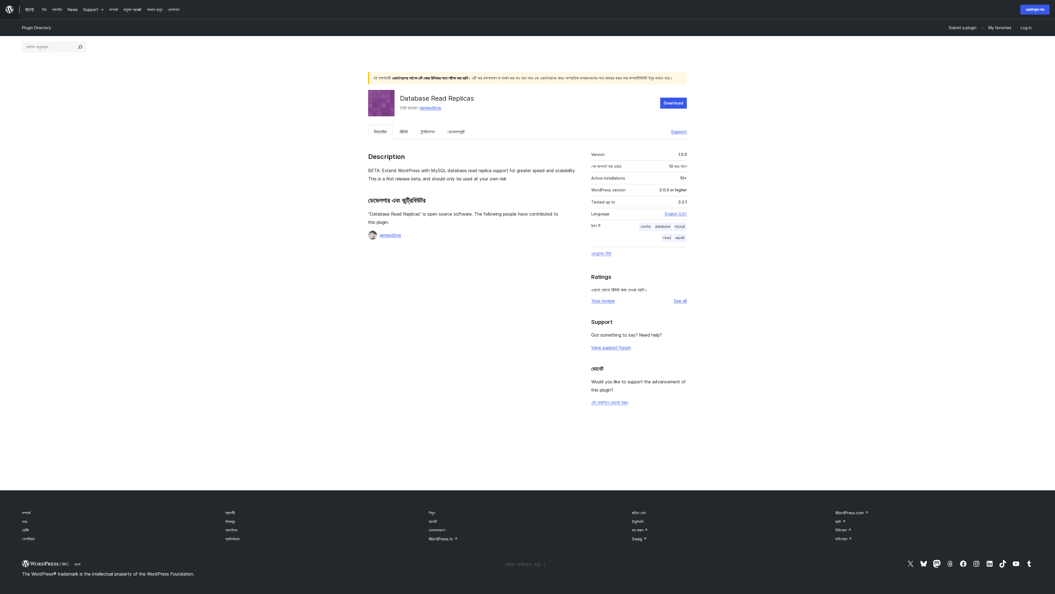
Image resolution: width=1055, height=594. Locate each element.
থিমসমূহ (230, 521)
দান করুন (640, 530)
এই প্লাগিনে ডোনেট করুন (609, 402)
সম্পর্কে (26, 512)
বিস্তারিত (380, 131)
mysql (680, 226)
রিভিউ (404, 131)
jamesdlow (430, 108)
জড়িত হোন (639, 512)
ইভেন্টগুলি (637, 521)
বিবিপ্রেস (843, 530)
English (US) (676, 213)
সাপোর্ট (433, 521)
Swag (639, 539)
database (662, 226)
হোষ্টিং (25, 530)
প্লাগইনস (231, 530)
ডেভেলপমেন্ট (456, 131)
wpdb (680, 238)
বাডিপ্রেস (843, 539)
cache (646, 226)
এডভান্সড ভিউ (601, 253)
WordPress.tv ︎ (443, 539)
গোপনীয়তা (28, 539)
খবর (24, 521)
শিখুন (432, 512)
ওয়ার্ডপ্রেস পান (1035, 9)
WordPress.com (851, 512)
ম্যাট (840, 521)
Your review (603, 301)
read (667, 238)
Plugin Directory (36, 27)
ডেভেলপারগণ (437, 530)
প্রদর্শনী (230, 512)
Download (673, 103)
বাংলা (77, 564)
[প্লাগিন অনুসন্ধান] (80, 47)
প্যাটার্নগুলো (232, 539)
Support (679, 131)
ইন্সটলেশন (428, 131)
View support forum (611, 347)
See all (680, 301)
